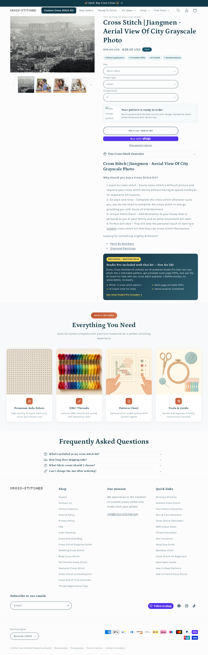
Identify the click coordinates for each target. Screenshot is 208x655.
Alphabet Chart (165, 550)
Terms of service (95, 648)
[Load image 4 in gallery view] (78, 85)
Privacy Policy (67, 520)
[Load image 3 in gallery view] (61, 85)
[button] (128, 10)
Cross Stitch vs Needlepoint (75, 574)
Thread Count (110, 90)
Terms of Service (68, 509)
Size (105, 64)
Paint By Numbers (122, 243)
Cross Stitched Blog (70, 538)
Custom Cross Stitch (168, 503)
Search (63, 497)
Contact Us (65, 503)
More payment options (140, 145)
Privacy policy (77, 648)
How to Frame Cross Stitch (171, 574)
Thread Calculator (166, 532)
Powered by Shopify (42, 648)
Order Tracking (67, 532)
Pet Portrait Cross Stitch (73, 562)
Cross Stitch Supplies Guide (75, 544)
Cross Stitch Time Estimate (75, 580)
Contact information (115, 648)
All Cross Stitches (166, 497)
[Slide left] (13, 84)
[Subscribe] (67, 606)
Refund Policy (67, 515)
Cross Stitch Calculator (169, 520)
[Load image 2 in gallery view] (43, 85)
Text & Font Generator (169, 515)
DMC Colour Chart (166, 526)
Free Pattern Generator (169, 509)
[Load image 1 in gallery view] (26, 85)
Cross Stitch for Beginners (171, 556)
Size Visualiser (164, 538)
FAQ (61, 526)
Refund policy (61, 648)
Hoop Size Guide (165, 544)
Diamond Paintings (123, 248)
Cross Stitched (25, 648)
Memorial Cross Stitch (72, 568)
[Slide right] (91, 84)
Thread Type (109, 77)
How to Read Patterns (168, 568)
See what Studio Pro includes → (124, 294)
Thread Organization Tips (73, 586)
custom (112, 228)
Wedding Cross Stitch (71, 550)
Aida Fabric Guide (166, 562)
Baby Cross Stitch (69, 556)
